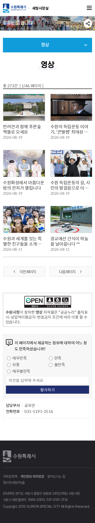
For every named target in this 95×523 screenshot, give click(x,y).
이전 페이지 (27, 271)
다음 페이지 (67, 271)
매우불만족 (21, 371)
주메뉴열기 (89, 8)
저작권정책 (10, 476)
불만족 (59, 364)
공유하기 (88, 23)
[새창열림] (48, 303)
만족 (57, 358)
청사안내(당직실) (14, 482)
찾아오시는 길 (56, 476)
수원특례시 (20, 456)
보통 (15, 364)
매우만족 (19, 358)
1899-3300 (36, 500)
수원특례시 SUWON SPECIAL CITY (40, 8)
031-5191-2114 (57, 500)
